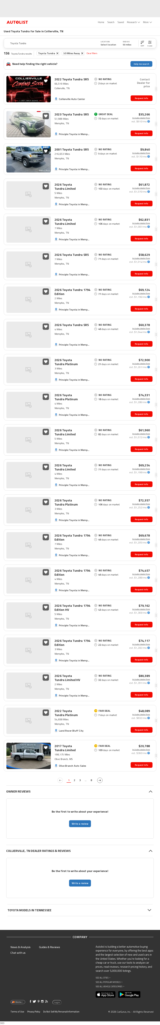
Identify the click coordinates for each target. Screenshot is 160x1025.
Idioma (18, 1002)
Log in (57, 1002)
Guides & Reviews (49, 947)
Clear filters (92, 53)
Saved (121, 22)
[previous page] (60, 780)
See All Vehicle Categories (110, 986)
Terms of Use (17, 1011)
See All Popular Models (109, 982)
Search (110, 22)
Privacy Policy (33, 1011)
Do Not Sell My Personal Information (61, 1011)
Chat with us (17, 953)
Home (101, 22)
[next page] (99, 780)
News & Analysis (20, 947)
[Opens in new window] (105, 994)
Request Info (141, 98)
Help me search (141, 63)
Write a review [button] (80, 824)
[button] (142, 43)
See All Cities (103, 977)
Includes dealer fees (141, 118)
